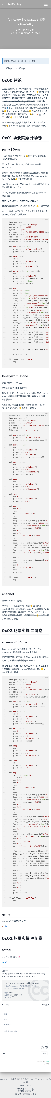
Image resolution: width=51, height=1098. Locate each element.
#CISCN (32, 976)
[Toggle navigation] (45, 4)
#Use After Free (21, 976)
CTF (6, 971)
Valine (47, 1061)
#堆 (21, 973)
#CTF (26, 973)
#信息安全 (9, 973)
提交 (44, 1053)
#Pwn (16, 973)
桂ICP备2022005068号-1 (25, 1094)
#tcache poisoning (37, 973)
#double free (7, 976)
